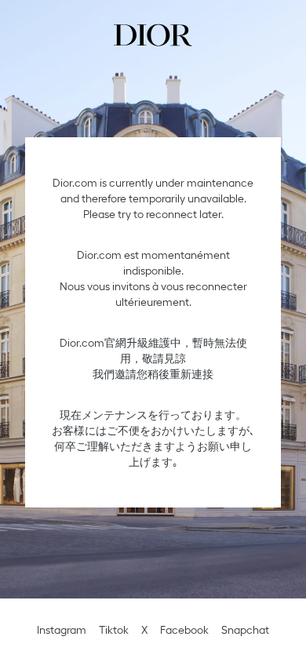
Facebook (184, 630)
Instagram (61, 630)
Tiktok (114, 630)
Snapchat (245, 630)
